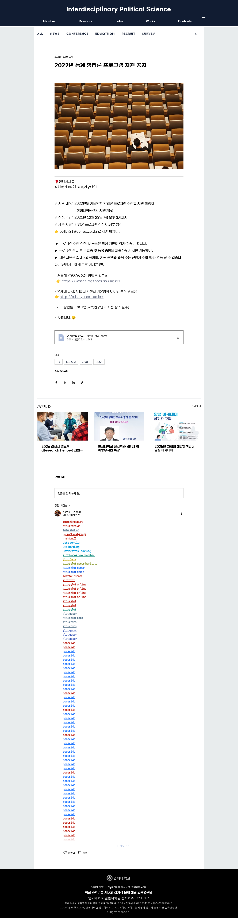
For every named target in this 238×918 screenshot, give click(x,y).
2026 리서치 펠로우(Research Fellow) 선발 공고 (60, 448)
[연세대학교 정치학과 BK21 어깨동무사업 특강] (119, 426)
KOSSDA (71, 362)
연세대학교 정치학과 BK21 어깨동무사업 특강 (118, 448)
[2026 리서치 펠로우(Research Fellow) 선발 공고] (62, 426)
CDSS (99, 362)
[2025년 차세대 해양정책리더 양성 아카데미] (175, 426)
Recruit (128, 34)
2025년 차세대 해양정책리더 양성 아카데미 (174, 448)
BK (58, 362)
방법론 (86, 362)
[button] (196, 33)
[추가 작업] (181, 513)
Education (104, 34)
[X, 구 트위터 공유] (64, 382)
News (54, 34)
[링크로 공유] (81, 382)
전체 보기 (196, 405)
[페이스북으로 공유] (56, 382)
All (40, 34)
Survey (148, 34)
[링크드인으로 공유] (73, 382)
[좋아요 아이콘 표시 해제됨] (65, 853)
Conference (77, 34)
